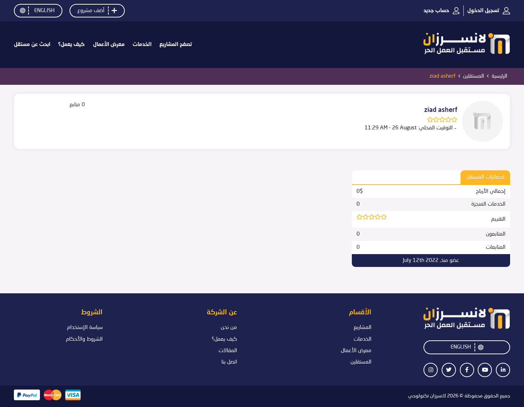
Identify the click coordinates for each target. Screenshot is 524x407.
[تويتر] (448, 370)
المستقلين (473, 76)
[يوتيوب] (485, 370)
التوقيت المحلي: (435, 128)
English (44, 11)
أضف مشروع (90, 11)
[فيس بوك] (467, 370)
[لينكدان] (503, 370)
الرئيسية (499, 76)
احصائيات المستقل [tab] (485, 177)
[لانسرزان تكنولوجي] (466, 45)
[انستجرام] (430, 370)
